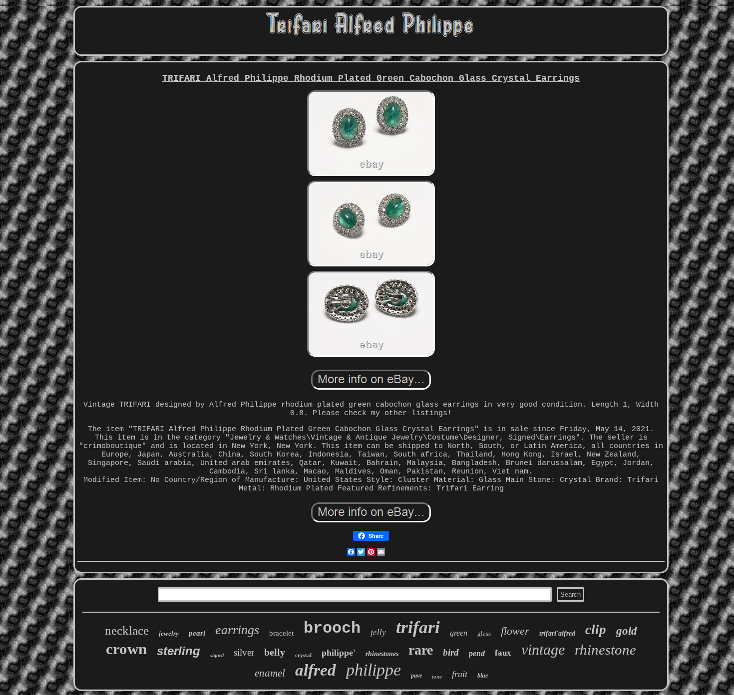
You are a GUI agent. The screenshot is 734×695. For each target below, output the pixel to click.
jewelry (169, 633)
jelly (378, 632)
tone (437, 677)
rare (420, 650)
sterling (178, 651)
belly (274, 652)
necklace (127, 630)
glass (484, 633)
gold (626, 631)
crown (126, 649)
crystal (303, 655)
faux (503, 653)
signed (217, 655)
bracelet (281, 633)
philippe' (339, 653)
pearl (197, 633)
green (458, 633)
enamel (270, 673)
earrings (237, 630)
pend (477, 653)
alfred (315, 670)
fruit (459, 674)
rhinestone (605, 650)
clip (595, 629)
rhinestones (382, 654)
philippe (373, 670)
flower (515, 631)
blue (482, 675)
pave (416, 675)
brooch (332, 628)
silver (244, 652)
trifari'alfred (557, 633)
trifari (418, 627)
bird (451, 652)
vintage (543, 649)
